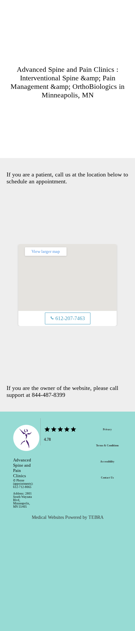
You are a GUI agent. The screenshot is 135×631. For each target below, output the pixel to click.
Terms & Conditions (107, 445)
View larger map (45, 251)
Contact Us (107, 477)
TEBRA (96, 517)
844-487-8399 (48, 395)
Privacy (107, 429)
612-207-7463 (67, 318)
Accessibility (107, 461)
